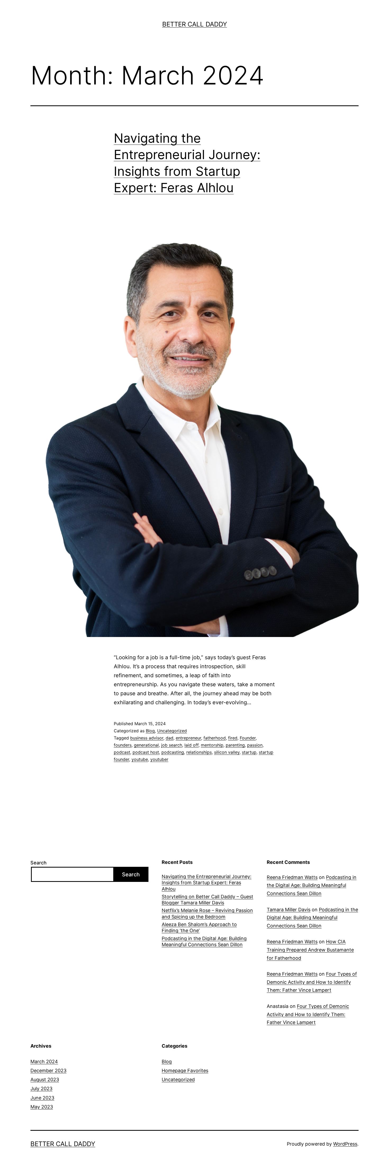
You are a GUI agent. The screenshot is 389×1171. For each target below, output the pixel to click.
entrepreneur (188, 738)
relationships (199, 752)
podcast (122, 752)
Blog (150, 730)
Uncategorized (172, 730)
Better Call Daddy (194, 24)
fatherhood (214, 738)
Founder (248, 738)
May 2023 (41, 1107)
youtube (140, 759)
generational (146, 745)
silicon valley (226, 752)
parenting (235, 745)
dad (169, 738)
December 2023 (48, 1070)
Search (38, 862)
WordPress (345, 1144)
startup (249, 752)
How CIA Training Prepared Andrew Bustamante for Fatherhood (310, 950)
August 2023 (44, 1079)
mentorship (212, 745)
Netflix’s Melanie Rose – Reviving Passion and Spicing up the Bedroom (207, 913)
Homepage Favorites (185, 1070)
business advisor (146, 738)
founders (123, 745)
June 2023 (42, 1098)
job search (171, 745)
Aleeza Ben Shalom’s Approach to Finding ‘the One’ (199, 927)
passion (255, 745)
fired (232, 738)
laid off (191, 745)
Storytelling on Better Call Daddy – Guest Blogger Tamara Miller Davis (207, 899)
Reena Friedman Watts (292, 877)
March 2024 (44, 1061)
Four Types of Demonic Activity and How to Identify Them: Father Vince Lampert (312, 982)
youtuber (159, 759)
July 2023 (41, 1088)
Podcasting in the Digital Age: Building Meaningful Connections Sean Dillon (204, 941)
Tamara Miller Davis (288, 909)
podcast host (146, 752)
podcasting (172, 752)
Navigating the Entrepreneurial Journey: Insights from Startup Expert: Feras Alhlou (206, 883)
